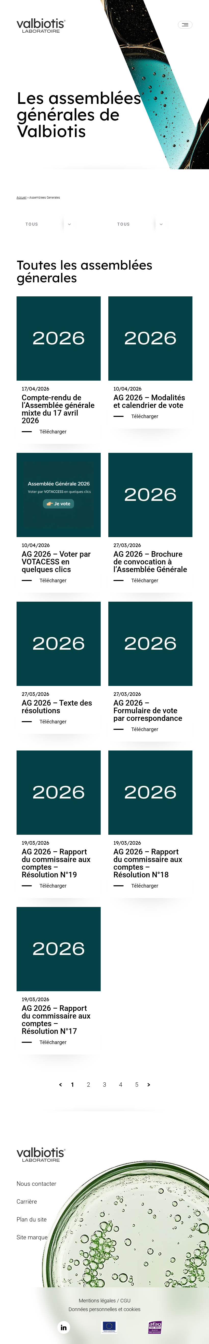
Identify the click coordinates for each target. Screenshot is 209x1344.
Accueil (22, 197)
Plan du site (32, 1219)
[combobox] (46, 224)
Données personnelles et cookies (104, 1309)
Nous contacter (36, 1183)
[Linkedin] (63, 1327)
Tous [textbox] (31, 224)
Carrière (27, 1201)
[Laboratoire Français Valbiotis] (41, 25)
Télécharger (53, 432)
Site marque (32, 1237)
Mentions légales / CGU (104, 1301)
